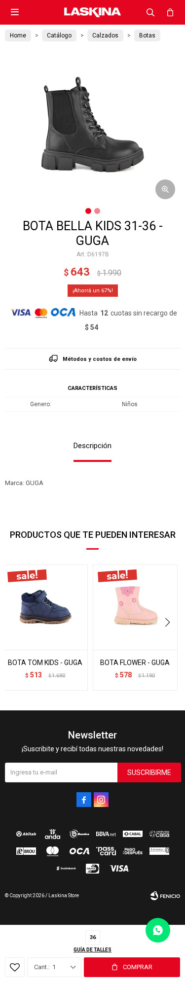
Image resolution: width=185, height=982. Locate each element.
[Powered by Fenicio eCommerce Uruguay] (165, 895)
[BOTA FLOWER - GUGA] (135, 607)
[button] (150, 12)
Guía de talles (92, 949)
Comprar (137, 967)
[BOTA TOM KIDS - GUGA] (45, 607)
